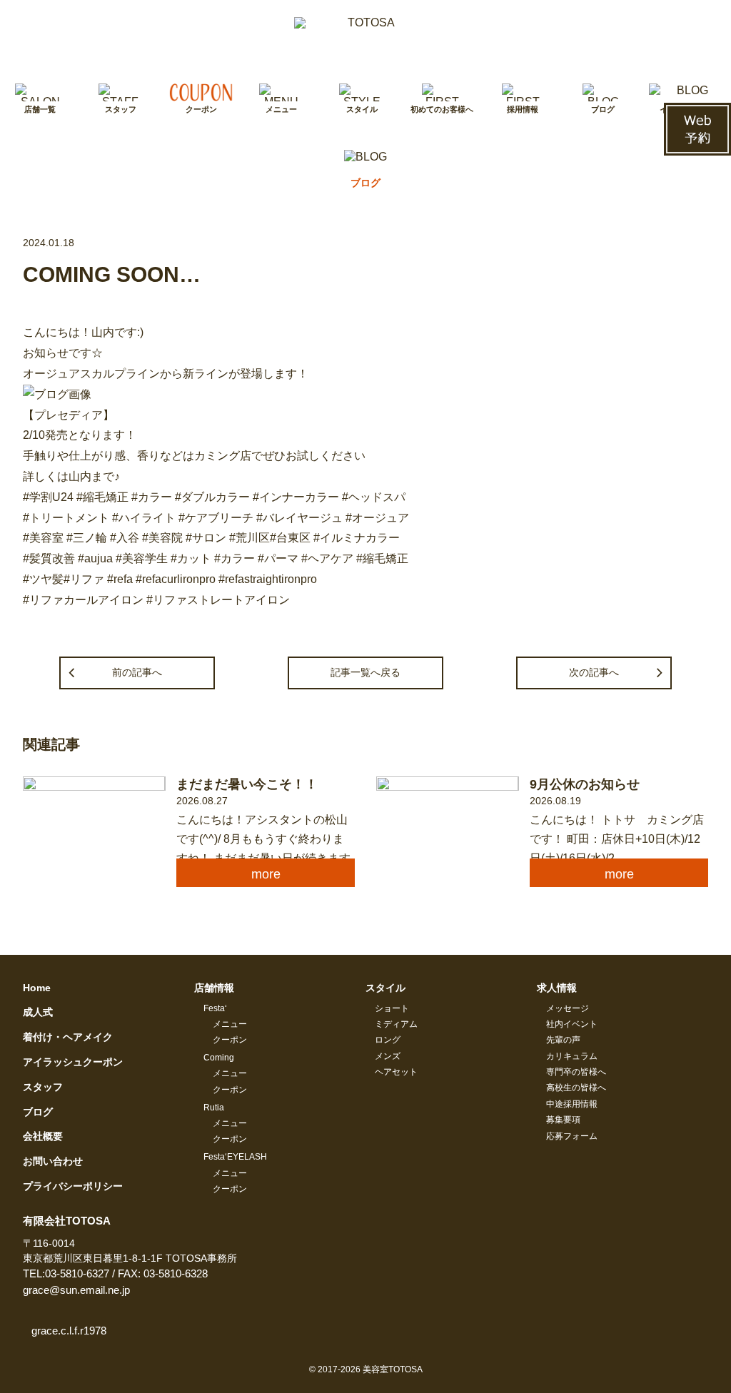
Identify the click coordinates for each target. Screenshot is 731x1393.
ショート (392, 1008)
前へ (137, 672)
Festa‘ (215, 1008)
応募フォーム (572, 1136)
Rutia (213, 1108)
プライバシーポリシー (73, 1186)
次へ (594, 672)
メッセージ (567, 1008)
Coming (218, 1058)
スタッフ (43, 1087)
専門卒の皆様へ (576, 1072)
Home (37, 987)
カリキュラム (572, 1056)
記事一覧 (365, 672)
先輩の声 (563, 1040)
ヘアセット (396, 1072)
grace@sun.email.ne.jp (76, 1290)
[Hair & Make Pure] (365, 40)
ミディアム (396, 1024)
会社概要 (43, 1136)
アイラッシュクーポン (73, 1062)
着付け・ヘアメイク (68, 1037)
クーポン (230, 1040)
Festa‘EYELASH (235, 1157)
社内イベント (572, 1024)
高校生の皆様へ (576, 1088)
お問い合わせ (53, 1161)
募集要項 (563, 1120)
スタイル (385, 987)
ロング (387, 1040)
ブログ (38, 1112)
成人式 (38, 1012)
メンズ (387, 1056)
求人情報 (557, 987)
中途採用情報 (572, 1104)
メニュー (230, 1024)
